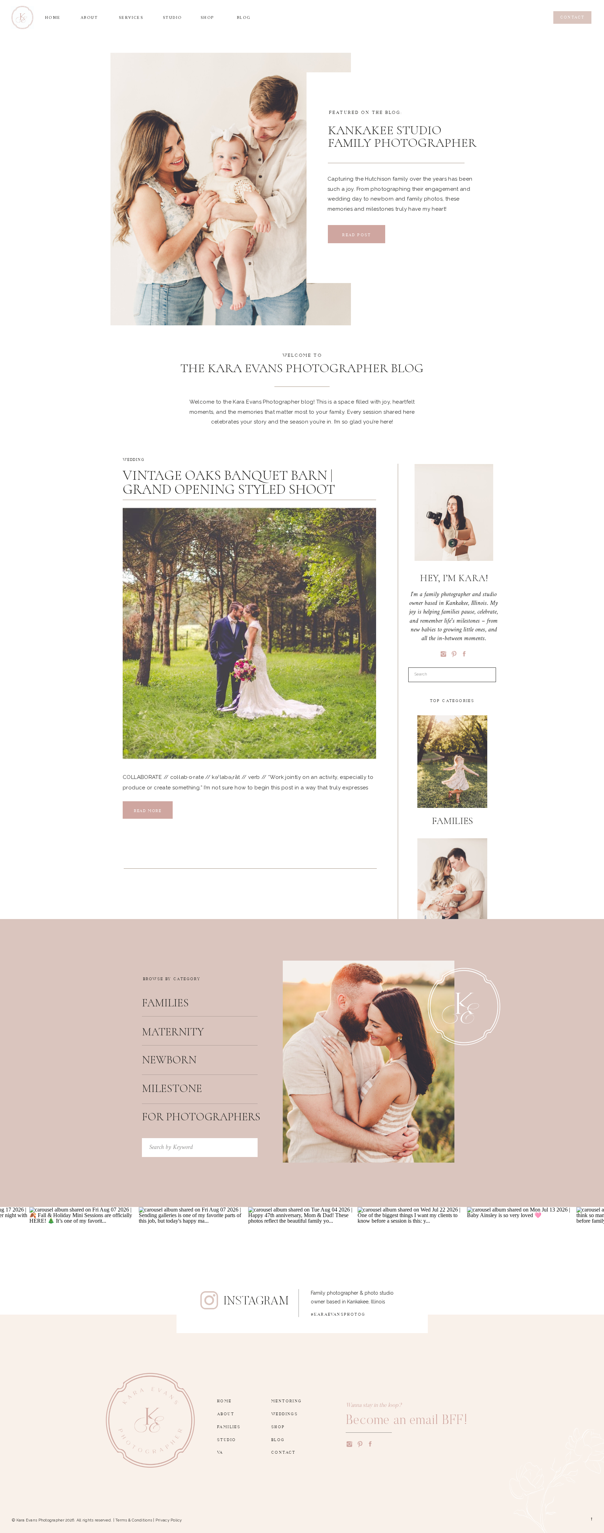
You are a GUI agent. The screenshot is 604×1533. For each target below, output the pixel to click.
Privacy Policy (169, 1520)
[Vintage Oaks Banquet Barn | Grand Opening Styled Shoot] (249, 633)
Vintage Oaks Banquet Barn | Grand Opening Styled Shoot (229, 482)
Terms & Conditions (133, 1520)
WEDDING (134, 459)
